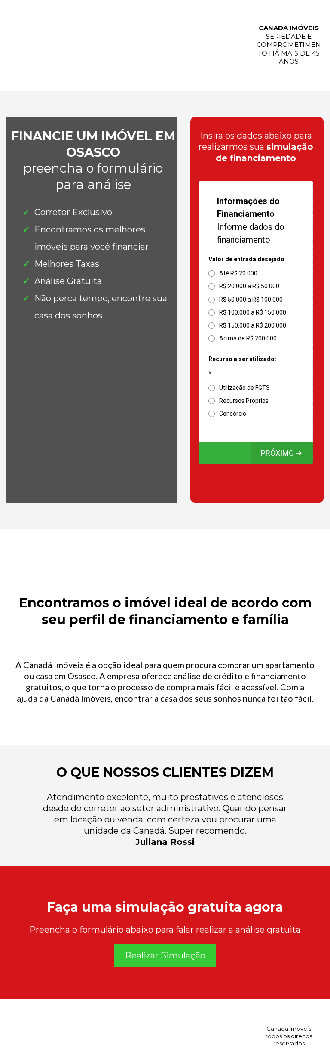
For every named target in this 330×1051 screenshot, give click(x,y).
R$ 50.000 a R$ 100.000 (251, 299)
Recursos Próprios (244, 400)
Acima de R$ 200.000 (248, 338)
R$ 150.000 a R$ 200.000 (252, 325)
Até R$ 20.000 (238, 273)
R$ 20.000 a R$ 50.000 (249, 286)
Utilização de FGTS (244, 387)
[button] (282, 453)
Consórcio (232, 413)
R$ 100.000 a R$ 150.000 (252, 312)
